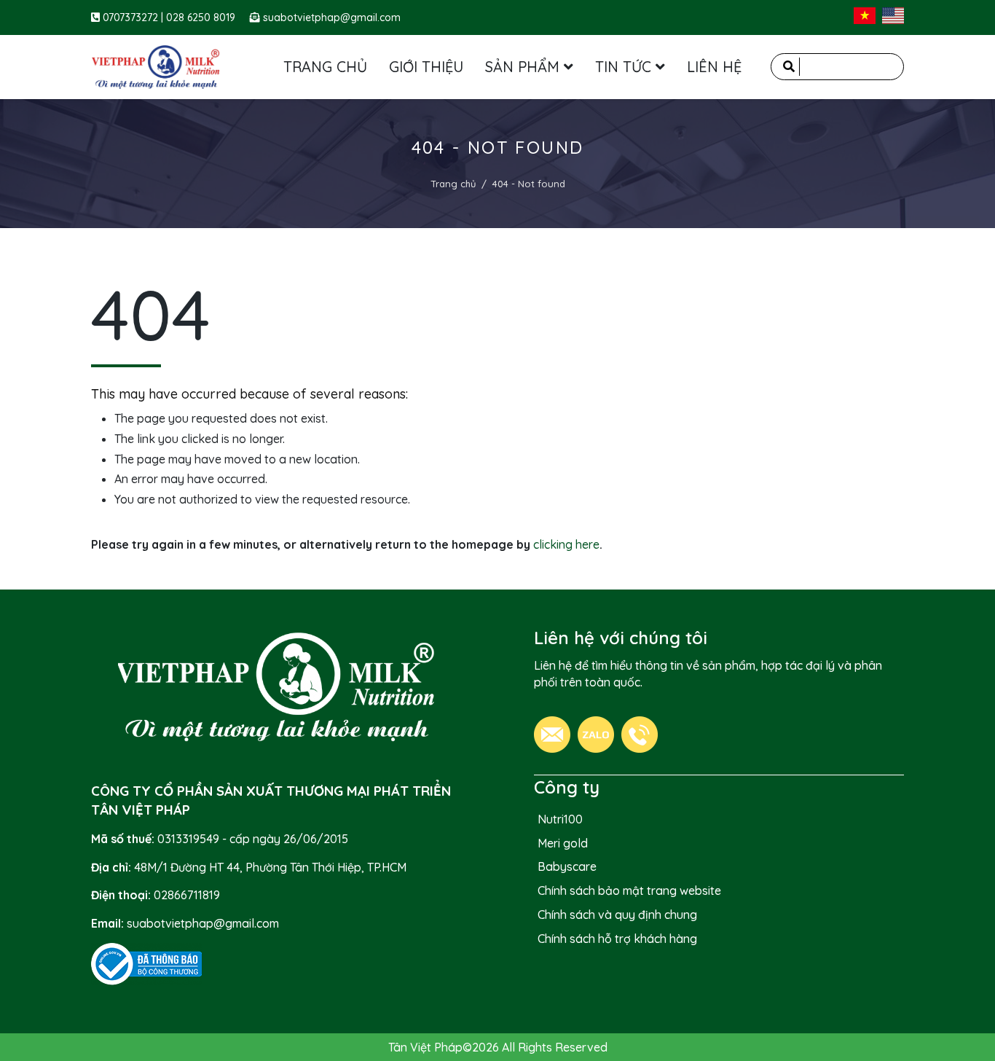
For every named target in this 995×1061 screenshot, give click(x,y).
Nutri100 (560, 819)
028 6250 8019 (200, 17)
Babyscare (567, 866)
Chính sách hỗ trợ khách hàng (617, 938)
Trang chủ (453, 183)
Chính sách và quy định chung (617, 914)
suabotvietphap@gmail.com (332, 17)
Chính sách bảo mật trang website (629, 890)
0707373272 (132, 17)
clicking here (566, 544)
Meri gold (563, 843)
